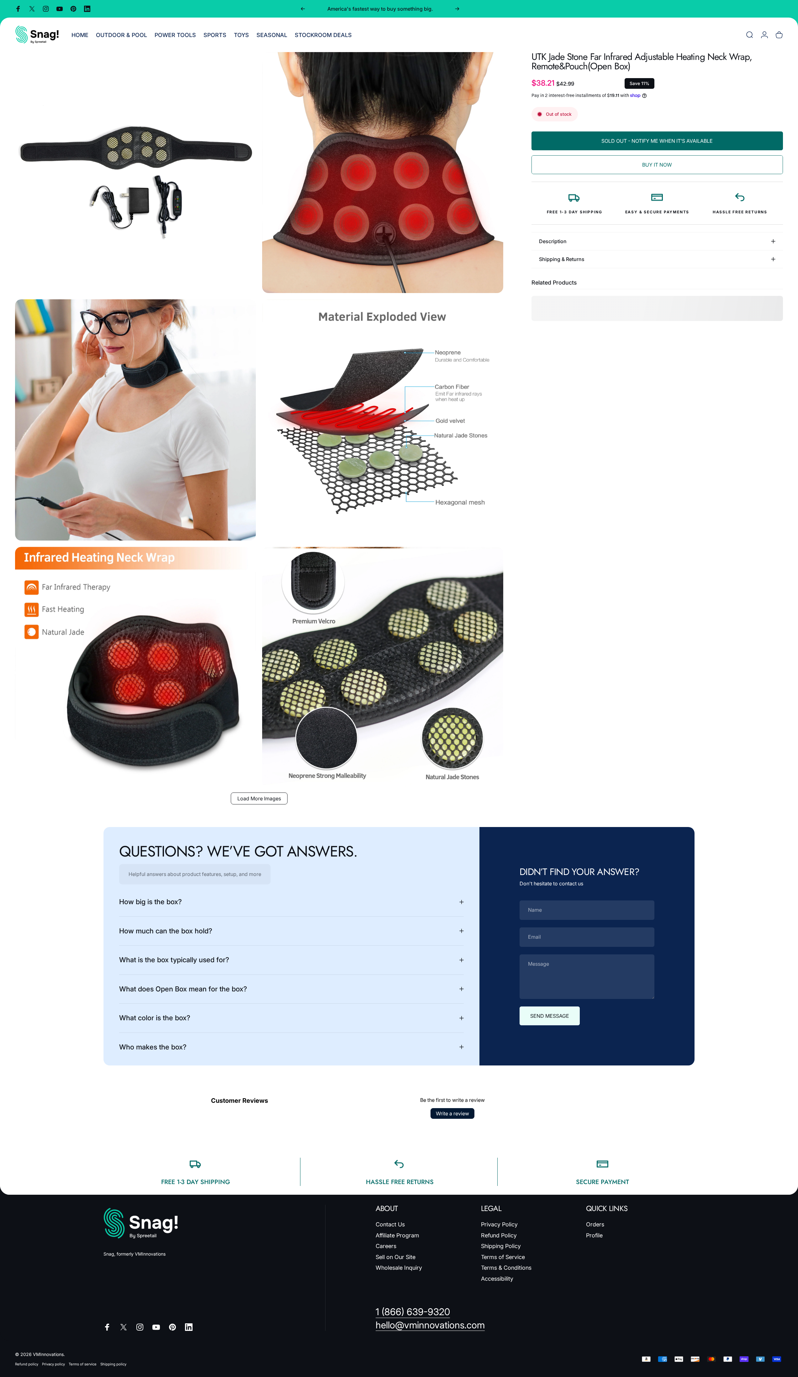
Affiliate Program (397, 1235)
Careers (386, 1246)
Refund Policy (499, 1235)
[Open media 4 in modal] (382, 419)
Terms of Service (503, 1257)
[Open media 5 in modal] (135, 667)
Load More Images (259, 798)
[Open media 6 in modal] (382, 667)
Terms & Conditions (506, 1267)
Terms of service (83, 1364)
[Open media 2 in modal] (382, 172)
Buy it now (657, 165)
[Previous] (303, 9)
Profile (594, 1235)
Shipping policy (113, 1364)
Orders (595, 1224)
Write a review (452, 1113)
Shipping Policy (501, 1246)
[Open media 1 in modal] (135, 172)
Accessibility (497, 1278)
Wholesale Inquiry (399, 1267)
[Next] (457, 9)
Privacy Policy (499, 1224)
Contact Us (390, 1224)
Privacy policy (53, 1364)
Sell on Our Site (395, 1257)
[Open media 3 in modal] (135, 419)
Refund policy (26, 1364)
